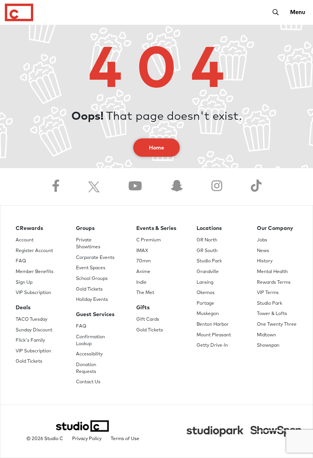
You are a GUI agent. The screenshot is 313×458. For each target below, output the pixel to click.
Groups (85, 228)
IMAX (142, 251)
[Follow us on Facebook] (56, 187)
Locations (209, 228)
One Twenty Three (277, 324)
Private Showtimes (88, 243)
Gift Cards (147, 319)
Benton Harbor (213, 324)
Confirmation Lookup (90, 340)
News (263, 251)
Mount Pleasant (214, 335)
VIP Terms (268, 293)
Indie (141, 282)
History (265, 261)
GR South (207, 251)
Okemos (206, 293)
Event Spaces (90, 268)
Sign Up (24, 282)
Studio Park (209, 261)
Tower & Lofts (272, 314)
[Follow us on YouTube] (135, 187)
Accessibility (89, 354)
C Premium (148, 240)
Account (25, 240)
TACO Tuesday (31, 319)
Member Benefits (34, 272)
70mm (143, 261)
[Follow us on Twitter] (94, 187)
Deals (23, 307)
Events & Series (156, 228)
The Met (145, 293)
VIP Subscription (33, 293)
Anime (143, 272)
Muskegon (208, 314)
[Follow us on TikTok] (256, 187)
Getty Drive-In (212, 345)
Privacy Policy (87, 439)
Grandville (208, 272)
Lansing (205, 282)
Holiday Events (92, 299)
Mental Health (272, 272)
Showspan (268, 345)
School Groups (92, 278)
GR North (207, 240)
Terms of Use (125, 439)
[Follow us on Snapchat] (177, 187)
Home (156, 148)
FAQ (21, 261)
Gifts (143, 307)
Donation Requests (86, 368)
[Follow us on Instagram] (216, 187)
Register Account (34, 251)
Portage (205, 303)
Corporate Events (95, 258)
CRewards (29, 228)
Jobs (262, 240)
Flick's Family (30, 340)
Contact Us (88, 382)
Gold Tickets (29, 361)
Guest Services (95, 314)
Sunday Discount (34, 330)
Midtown (266, 335)
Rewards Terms (273, 282)
